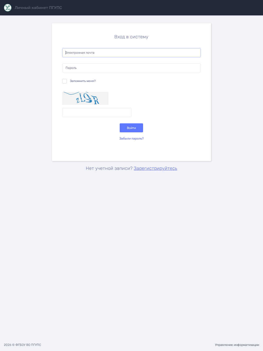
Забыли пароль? (131, 138)
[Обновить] (85, 98)
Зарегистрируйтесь (155, 168)
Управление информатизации (237, 345)
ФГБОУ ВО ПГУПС (28, 345)
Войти (131, 128)
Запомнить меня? (83, 81)
